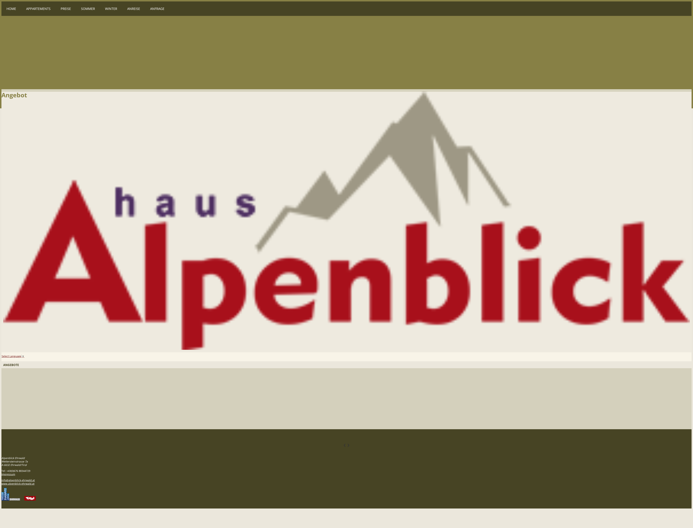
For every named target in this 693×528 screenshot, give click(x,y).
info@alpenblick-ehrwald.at (18, 480)
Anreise (133, 9)
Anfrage (157, 9)
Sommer (88, 9)
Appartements (38, 9)
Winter (111, 9)
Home (11, 9)
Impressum (8, 474)
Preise (66, 9)
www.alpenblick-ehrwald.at (17, 483)
